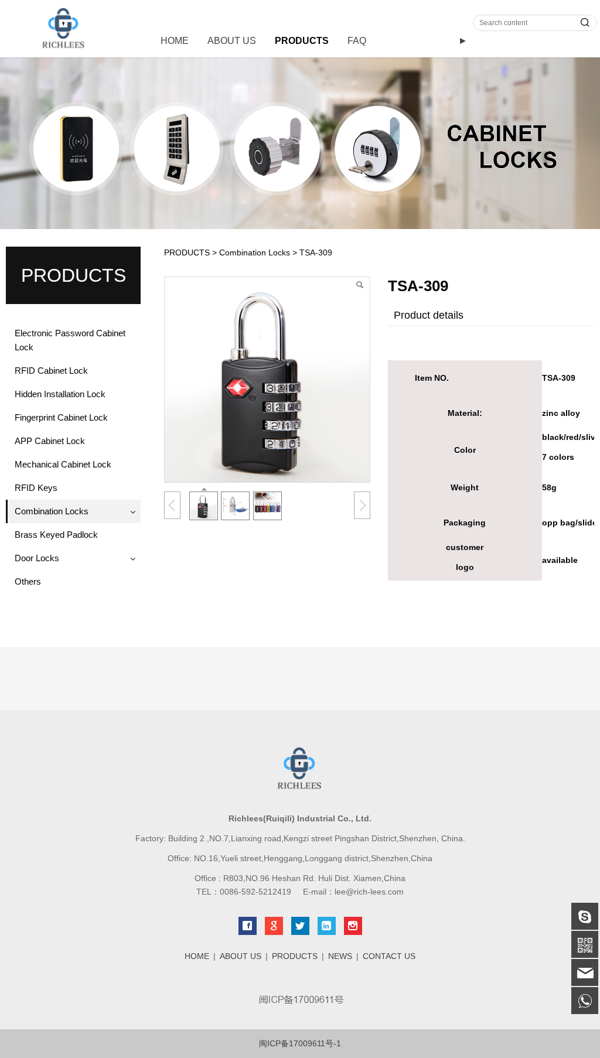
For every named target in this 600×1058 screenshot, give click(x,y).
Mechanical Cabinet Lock (63, 464)
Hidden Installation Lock (60, 394)
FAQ (356, 41)
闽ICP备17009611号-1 (300, 1043)
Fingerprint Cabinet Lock (61, 417)
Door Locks (37, 558)
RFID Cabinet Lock (51, 371)
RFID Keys (36, 488)
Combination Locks (51, 511)
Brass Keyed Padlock (56, 535)
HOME (175, 41)
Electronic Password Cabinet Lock (70, 340)
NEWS (340, 956)
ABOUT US (231, 41)
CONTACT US (389, 956)
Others (28, 581)
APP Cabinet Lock (50, 441)
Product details (428, 315)
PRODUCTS (302, 41)
